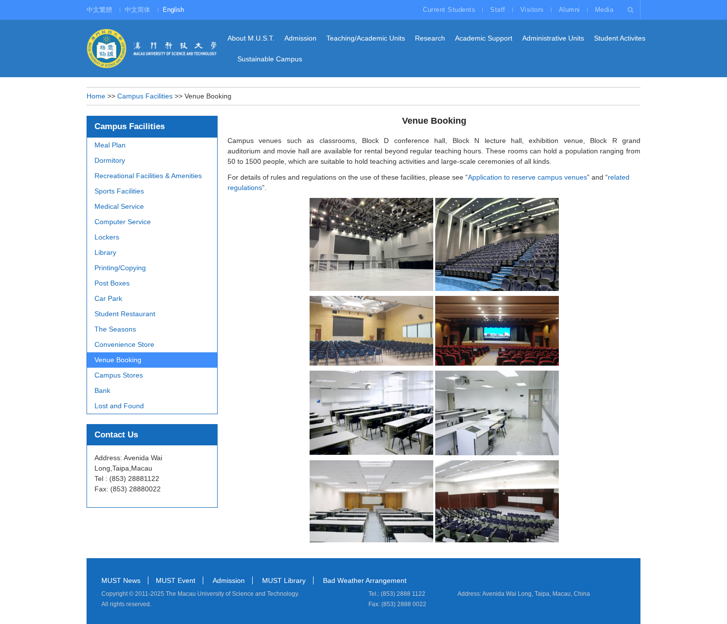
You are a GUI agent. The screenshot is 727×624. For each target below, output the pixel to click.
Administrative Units (553, 38)
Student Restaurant (124, 314)
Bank (102, 390)
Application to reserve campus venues (527, 177)
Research (430, 38)
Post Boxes (112, 283)
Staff (497, 9)
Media (604, 9)
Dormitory (109, 160)
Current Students (449, 9)
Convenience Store (124, 344)
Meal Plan (110, 145)
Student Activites (619, 38)
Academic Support (483, 38)
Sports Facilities (119, 191)
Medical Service (119, 206)
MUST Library (284, 580)
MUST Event (175, 580)
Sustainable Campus (269, 59)
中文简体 (137, 9)
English (173, 9)
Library (105, 252)
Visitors (532, 9)
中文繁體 (99, 9)
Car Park (108, 298)
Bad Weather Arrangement (365, 580)
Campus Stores (118, 375)
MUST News (120, 580)
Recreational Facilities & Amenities (148, 176)
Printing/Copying (120, 268)
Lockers (106, 237)
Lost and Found (119, 406)
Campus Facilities (145, 96)
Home (96, 96)
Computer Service (122, 222)
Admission (300, 38)
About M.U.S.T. (250, 38)
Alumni (569, 9)
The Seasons (115, 329)
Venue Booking (117, 360)
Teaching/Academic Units (365, 38)
